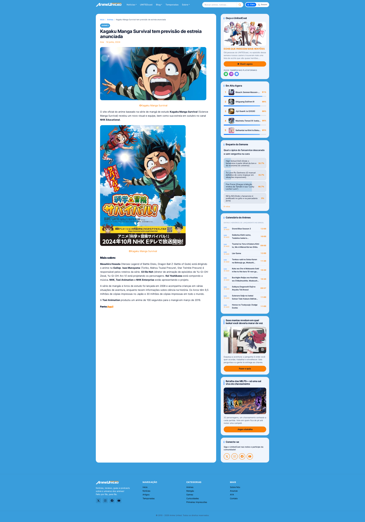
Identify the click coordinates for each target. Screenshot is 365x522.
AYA (232, 494)
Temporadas (172, 4)
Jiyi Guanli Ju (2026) (245, 111)
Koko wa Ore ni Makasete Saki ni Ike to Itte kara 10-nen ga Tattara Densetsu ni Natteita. (245, 270)
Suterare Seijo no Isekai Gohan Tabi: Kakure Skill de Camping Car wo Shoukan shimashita (244, 297)
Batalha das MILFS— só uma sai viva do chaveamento (243, 382)
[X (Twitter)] (227, 456)
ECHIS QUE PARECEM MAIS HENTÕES (244, 48)
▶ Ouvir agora (245, 64)
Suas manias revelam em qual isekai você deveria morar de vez (244, 321)
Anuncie (234, 491)
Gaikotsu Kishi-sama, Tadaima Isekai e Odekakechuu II (241, 237)
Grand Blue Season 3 (241, 229)
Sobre (185, 4)
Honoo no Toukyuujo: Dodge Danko (244, 306)
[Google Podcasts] (237, 74)
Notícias (131, 4)
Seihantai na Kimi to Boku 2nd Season (247, 130)
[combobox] (219, 4)
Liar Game (236, 253)
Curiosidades (192, 498)
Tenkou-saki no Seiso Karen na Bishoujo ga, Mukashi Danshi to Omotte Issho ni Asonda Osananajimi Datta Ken (244, 261)
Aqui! (110, 306)
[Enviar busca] (239, 4)
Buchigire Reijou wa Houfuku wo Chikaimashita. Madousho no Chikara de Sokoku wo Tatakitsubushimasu (245, 279)
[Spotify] (226, 74)
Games (189, 494)
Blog (158, 4)
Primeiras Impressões (196, 502)
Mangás (190, 491)
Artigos (146, 494)
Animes (110, 20)
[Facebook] (242, 456)
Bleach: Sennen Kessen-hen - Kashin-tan (247, 92)
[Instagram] (234, 456)
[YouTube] (250, 456)
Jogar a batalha (245, 429)
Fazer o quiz (245, 368)
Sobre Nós (235, 487)
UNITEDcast (146, 4)
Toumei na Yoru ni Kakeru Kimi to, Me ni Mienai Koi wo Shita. (245, 245)
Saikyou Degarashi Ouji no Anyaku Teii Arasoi (244, 288)
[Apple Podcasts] (231, 74)
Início (102, 20)
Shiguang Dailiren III (245, 101)
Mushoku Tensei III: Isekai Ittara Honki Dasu (248, 121)
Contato (234, 498)
